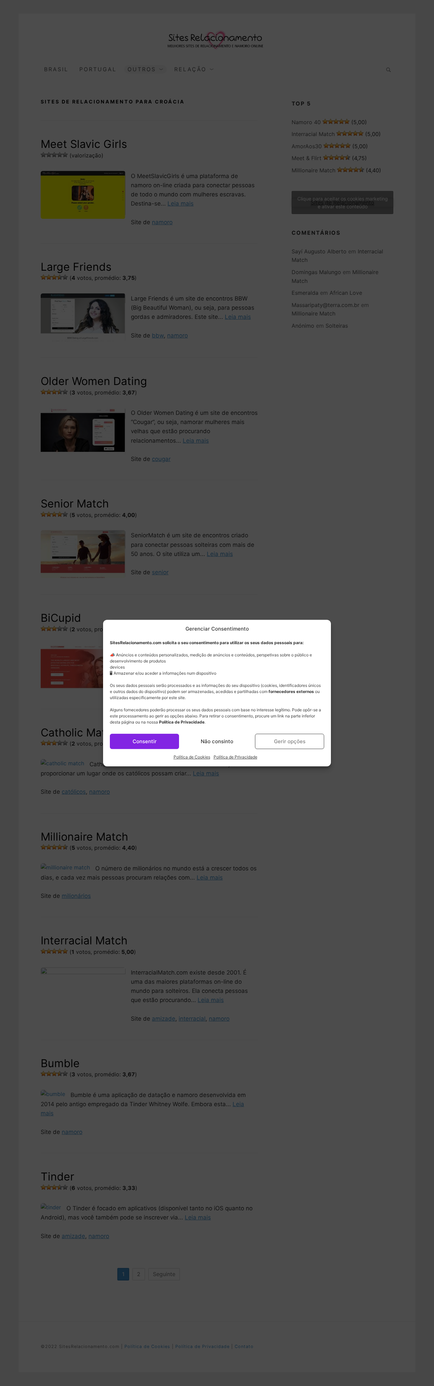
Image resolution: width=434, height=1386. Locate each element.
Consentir (145, 741)
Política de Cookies (192, 756)
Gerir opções (289, 741)
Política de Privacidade (181, 722)
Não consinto (217, 741)
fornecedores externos (291, 691)
